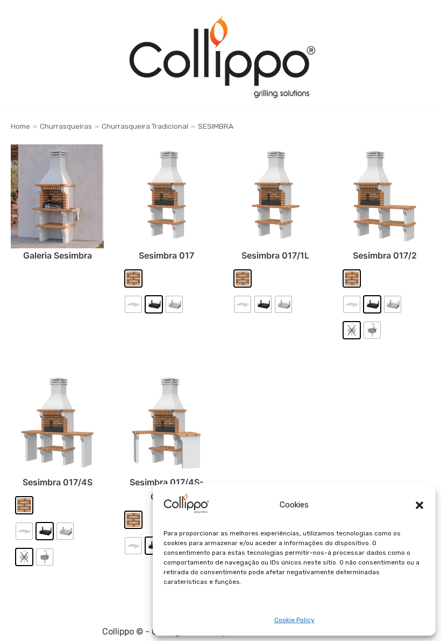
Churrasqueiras (66, 126)
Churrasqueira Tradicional (145, 126)
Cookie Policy (294, 620)
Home (20, 126)
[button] (419, 505)
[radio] (133, 278)
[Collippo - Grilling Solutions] (222, 56)
